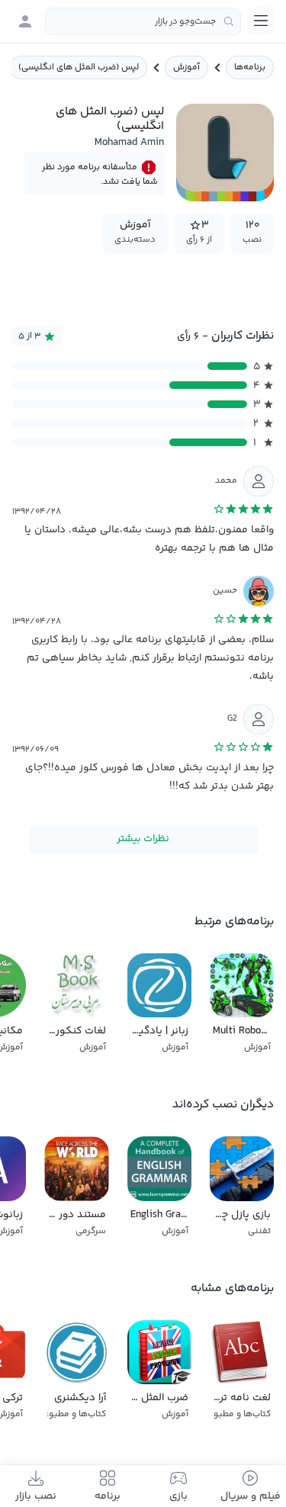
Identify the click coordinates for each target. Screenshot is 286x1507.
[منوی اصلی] (261, 20)
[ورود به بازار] (25, 21)
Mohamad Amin (129, 142)
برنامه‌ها (249, 67)
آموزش (186, 67)
